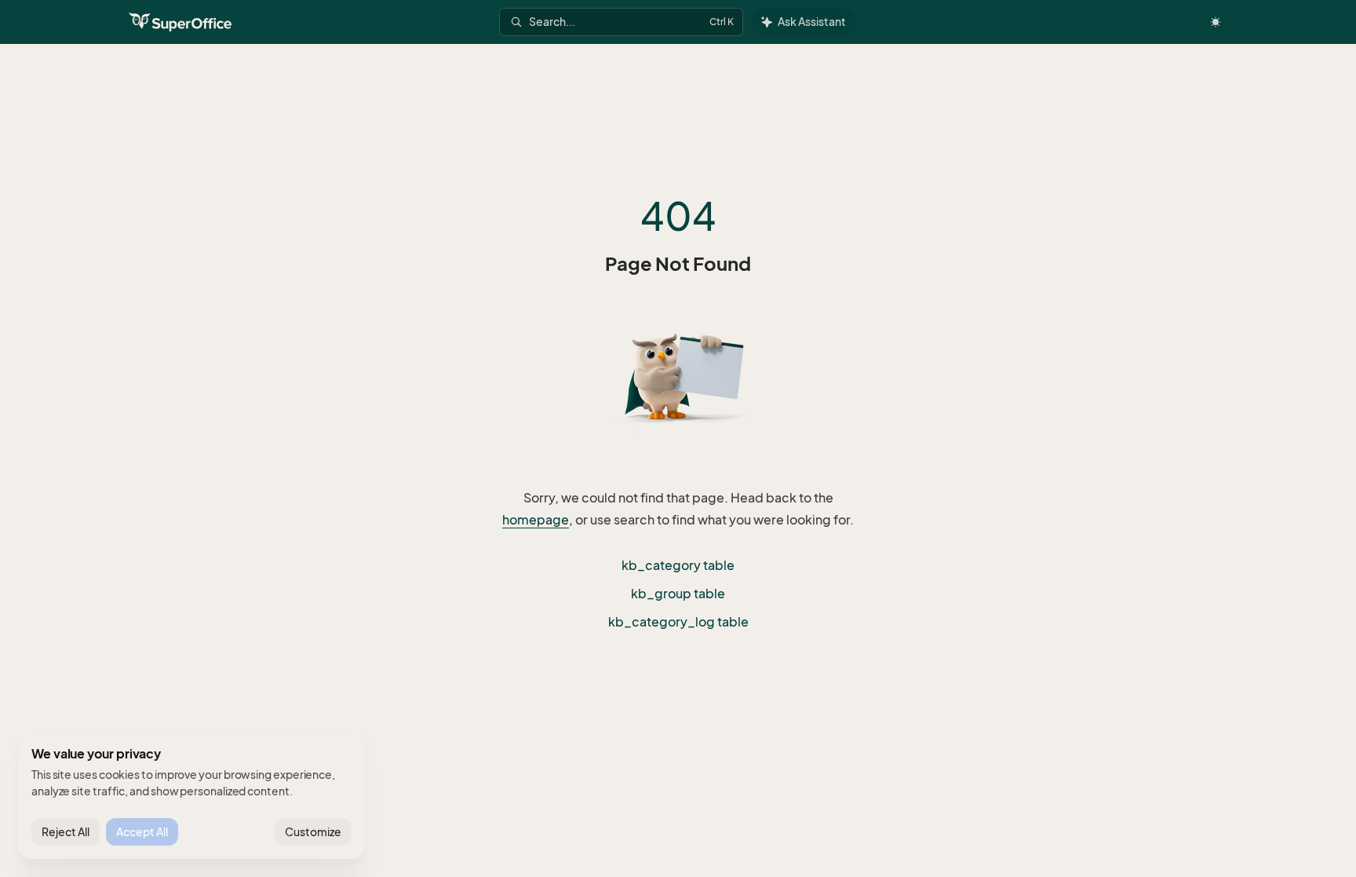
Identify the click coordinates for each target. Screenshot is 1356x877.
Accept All (142, 832)
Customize (313, 832)
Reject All (65, 832)
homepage (535, 520)
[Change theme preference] (1215, 22)
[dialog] (191, 795)
